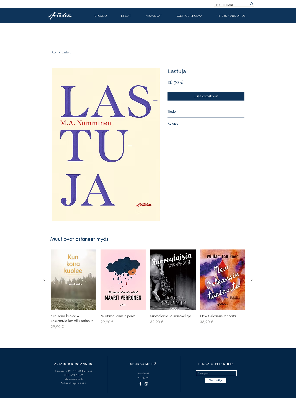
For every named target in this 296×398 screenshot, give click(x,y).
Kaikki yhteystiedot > (73, 383)
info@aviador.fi (73, 379)
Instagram (143, 377)
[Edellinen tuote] (44, 279)
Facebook (143, 373)
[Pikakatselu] (73, 279)
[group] (148, 289)
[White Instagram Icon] (146, 384)
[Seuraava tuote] (251, 279)
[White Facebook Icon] (140, 384)
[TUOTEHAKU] (251, 4)
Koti (54, 52)
